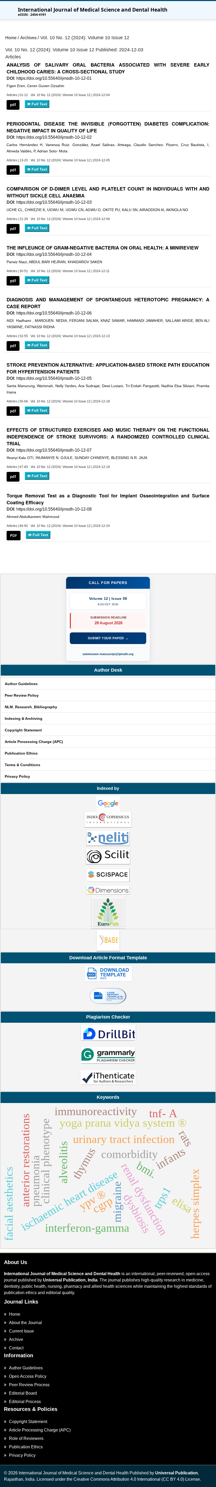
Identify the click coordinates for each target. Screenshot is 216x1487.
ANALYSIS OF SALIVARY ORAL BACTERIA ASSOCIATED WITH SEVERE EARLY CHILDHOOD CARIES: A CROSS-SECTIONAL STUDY (108, 68)
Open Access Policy (27, 1376)
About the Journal (25, 1322)
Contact (16, 1348)
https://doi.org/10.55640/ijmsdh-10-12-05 (54, 378)
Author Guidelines (21, 684)
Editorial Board (23, 1393)
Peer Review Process (29, 1385)
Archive (16, 1339)
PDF (13, 535)
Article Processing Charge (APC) (34, 742)
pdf (13, 104)
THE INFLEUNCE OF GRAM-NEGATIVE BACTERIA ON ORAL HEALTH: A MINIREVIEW (103, 247)
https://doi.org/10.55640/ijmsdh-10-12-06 (54, 313)
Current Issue (21, 1331)
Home (11, 38)
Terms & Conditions (22, 765)
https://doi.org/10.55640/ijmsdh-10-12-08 (54, 509)
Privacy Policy (17, 776)
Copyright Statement (23, 730)
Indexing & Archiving (23, 718)
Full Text (39, 104)
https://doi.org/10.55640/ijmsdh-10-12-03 (54, 202)
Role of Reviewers (26, 1438)
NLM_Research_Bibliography (31, 707)
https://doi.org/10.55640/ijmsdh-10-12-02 (54, 137)
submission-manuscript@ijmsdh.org (108, 654)
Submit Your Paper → (108, 638)
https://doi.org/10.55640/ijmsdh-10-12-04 (54, 254)
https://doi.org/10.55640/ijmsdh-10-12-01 (54, 78)
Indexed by (108, 788)
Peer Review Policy (22, 695)
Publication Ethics (21, 753)
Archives (29, 38)
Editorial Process (25, 1401)
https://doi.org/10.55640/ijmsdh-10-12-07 (54, 450)
